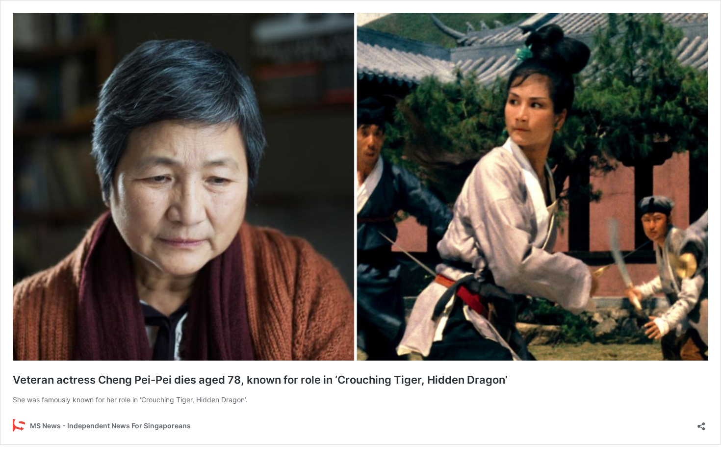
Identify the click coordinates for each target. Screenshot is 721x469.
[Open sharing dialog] (701, 423)
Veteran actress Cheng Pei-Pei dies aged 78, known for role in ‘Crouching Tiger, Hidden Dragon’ (260, 379)
